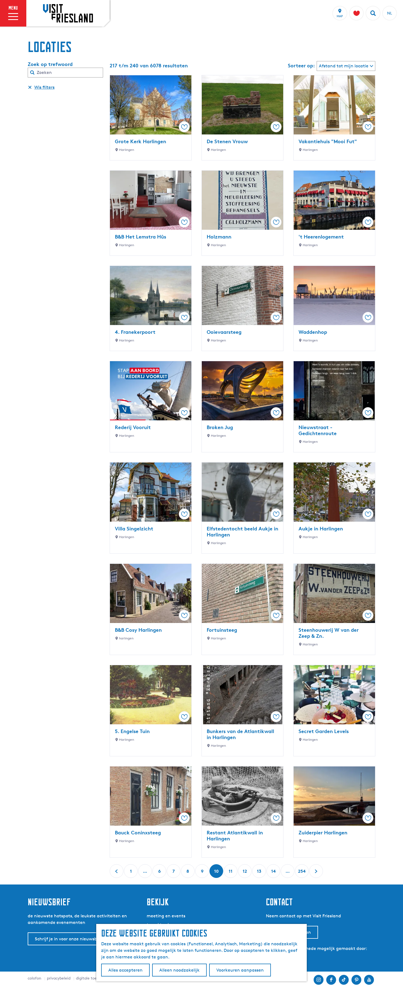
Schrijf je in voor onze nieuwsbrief (69, 938)
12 (245, 873)
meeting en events (166, 915)
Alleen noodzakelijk (179, 970)
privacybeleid (58, 978)
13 (259, 873)
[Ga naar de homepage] (68, 13)
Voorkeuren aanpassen (240, 970)
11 (231, 873)
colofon (34, 978)
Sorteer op (301, 65)
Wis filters (44, 87)
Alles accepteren (125, 970)
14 (274, 873)
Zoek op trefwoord (50, 64)
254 (302, 873)
